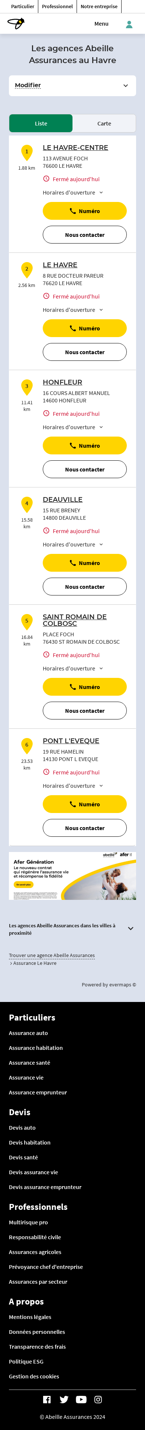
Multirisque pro (28, 1222)
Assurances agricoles (35, 1252)
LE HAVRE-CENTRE (75, 148)
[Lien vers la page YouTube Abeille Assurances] (81, 1399)
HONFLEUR (62, 382)
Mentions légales (30, 1316)
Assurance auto (28, 1032)
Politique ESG (26, 1361)
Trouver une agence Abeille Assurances (52, 955)
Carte (104, 123)
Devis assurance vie (33, 1172)
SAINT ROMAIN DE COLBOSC (75, 620)
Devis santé (23, 1157)
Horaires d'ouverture (69, 192)
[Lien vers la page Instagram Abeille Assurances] (98, 1399)
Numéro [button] (89, 211)
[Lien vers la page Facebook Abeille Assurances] (46, 1399)
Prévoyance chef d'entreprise (46, 1266)
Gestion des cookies (34, 1376)
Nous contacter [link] (84, 234)
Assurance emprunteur (38, 1092)
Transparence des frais (37, 1346)
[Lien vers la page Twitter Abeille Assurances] (64, 1399)
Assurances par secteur (38, 1281)
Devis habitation (30, 1142)
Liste (41, 123)
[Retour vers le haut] (119, 1389)
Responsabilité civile (35, 1237)
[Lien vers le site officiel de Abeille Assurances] (16, 23)
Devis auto (22, 1127)
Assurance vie (26, 1077)
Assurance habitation (36, 1047)
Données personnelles (37, 1331)
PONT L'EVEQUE (71, 741)
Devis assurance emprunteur (45, 1187)
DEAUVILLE (63, 500)
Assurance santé (29, 1062)
